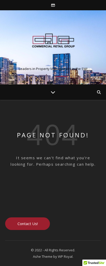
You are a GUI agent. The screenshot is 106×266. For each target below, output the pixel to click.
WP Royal (65, 256)
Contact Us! (27, 223)
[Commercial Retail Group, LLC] (53, 43)
